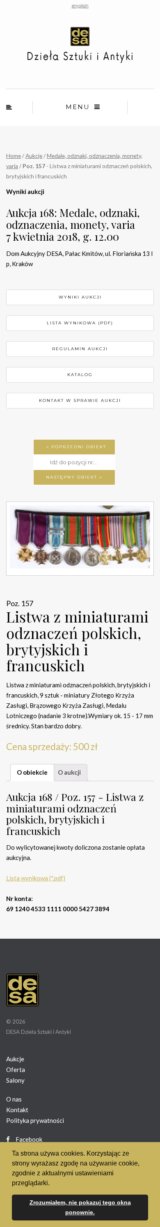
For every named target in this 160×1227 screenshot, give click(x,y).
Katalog (80, 374)
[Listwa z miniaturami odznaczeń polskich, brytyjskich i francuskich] (80, 539)
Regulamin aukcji (80, 348)
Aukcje (33, 155)
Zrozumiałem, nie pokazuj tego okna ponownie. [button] (80, 1207)
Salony (15, 1080)
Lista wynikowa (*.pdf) (35, 878)
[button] (52, 1183)
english (80, 5)
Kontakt (17, 1109)
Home (13, 155)
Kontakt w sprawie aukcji (80, 400)
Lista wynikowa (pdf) (80, 323)
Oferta (15, 1069)
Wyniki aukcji (80, 297)
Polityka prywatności (35, 1120)
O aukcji (69, 772)
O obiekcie (32, 772)
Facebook (28, 1139)
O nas (14, 1099)
